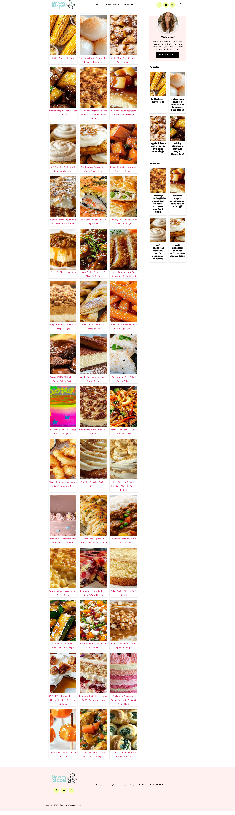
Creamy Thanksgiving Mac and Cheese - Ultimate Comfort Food (93, 114)
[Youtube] (166, 5)
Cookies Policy (129, 785)
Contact (99, 785)
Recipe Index (112, 5)
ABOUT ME (129, 5)
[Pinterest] (172, 5)
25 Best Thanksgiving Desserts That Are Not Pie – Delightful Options (63, 700)
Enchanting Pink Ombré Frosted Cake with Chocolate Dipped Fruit (124, 700)
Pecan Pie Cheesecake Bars (63, 272)
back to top (156, 785)
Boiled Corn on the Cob (63, 58)
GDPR (141, 785)
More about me (167, 55)
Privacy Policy (112, 785)
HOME (98, 5)
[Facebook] (159, 5)
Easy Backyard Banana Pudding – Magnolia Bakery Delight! (123, 486)
